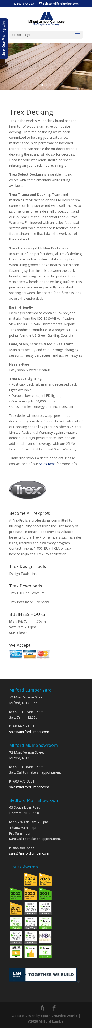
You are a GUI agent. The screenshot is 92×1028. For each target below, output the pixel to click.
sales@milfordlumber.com (29, 731)
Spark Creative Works (59, 1015)
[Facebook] (54, 1008)
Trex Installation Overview (29, 602)
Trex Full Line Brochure (27, 593)
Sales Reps (47, 463)
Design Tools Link (23, 573)
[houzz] (42, 1008)
